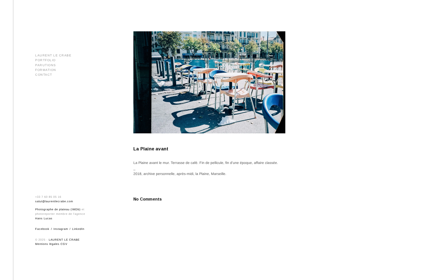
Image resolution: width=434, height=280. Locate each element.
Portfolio (45, 60)
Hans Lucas (43, 218)
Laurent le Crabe (53, 55)
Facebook (42, 228)
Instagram (60, 228)
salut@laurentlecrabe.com (54, 201)
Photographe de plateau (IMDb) (58, 209)
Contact (43, 74)
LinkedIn (78, 228)
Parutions (45, 65)
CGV (64, 243)
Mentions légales (47, 243)
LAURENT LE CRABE (64, 239)
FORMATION (45, 70)
